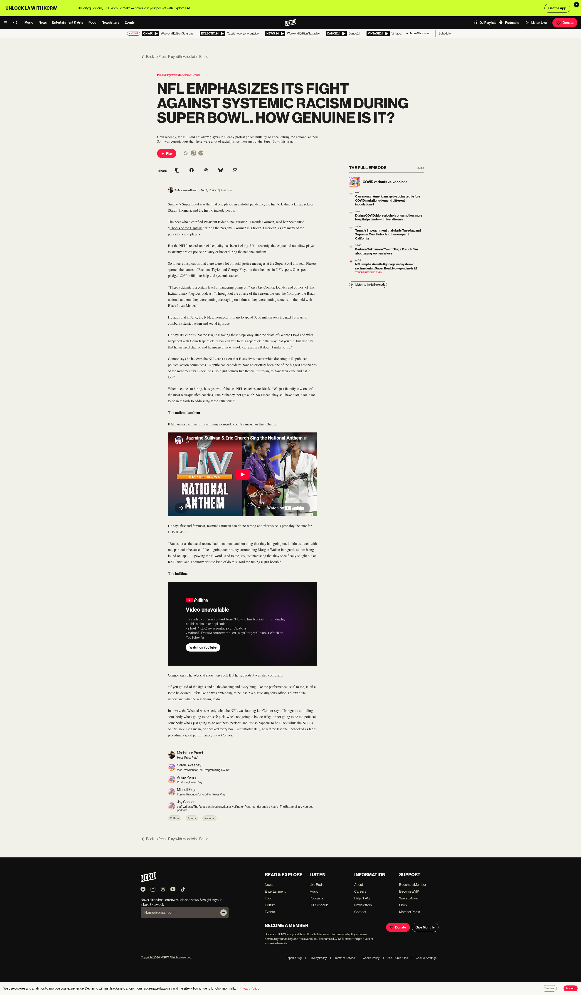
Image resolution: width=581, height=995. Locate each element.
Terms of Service (342, 958)
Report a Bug (294, 958)
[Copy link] (177, 170)
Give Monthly (425, 927)
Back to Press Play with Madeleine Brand (177, 56)
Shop (403, 905)
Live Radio (317, 884)
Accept (570, 988)
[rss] (186, 154)
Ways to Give (408, 898)
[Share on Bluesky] (220, 170)
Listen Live (539, 23)
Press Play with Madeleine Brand (178, 75)
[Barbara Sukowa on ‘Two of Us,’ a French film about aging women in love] (351, 246)
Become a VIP (409, 891)
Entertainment (275, 891)
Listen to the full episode (370, 284)
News (43, 22)
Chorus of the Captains (186, 227)
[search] (17, 23)
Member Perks (409, 912)
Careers (360, 891)
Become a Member (412, 884)
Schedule (445, 33)
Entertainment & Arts (67, 22)
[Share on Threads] (206, 170)
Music (29, 22)
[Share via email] (235, 170)
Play (169, 153)
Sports (192, 818)
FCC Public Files (395, 958)
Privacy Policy (316, 958)
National (209, 818)
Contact (360, 912)
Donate (568, 23)
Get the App (557, 8)
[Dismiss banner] (576, 4)
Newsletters (110, 22)
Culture (174, 818)
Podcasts (512, 23)
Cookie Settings (426, 958)
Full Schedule (319, 905)
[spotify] (201, 154)
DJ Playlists (488, 23)
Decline (549, 988)
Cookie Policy (369, 958)
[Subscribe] (223, 912)
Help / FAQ (362, 898)
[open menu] (7, 23)
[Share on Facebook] (191, 170)
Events (130, 22)
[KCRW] (148, 881)
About (358, 884)
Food (92, 22)
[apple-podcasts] (193, 154)
